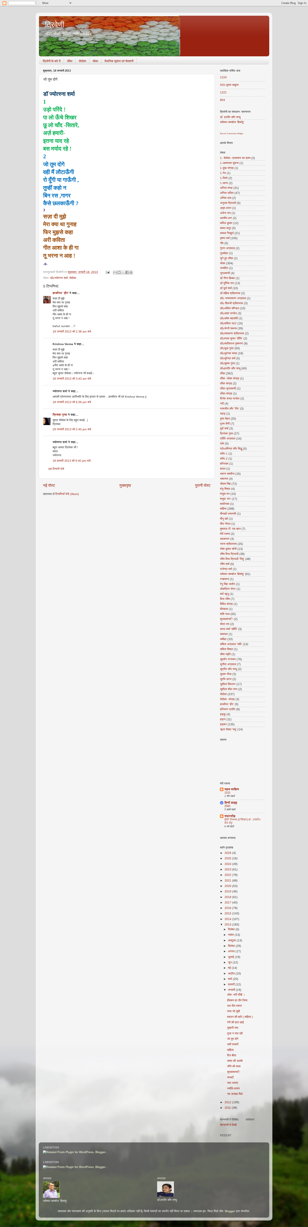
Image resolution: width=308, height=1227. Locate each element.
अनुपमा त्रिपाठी (228, 203)
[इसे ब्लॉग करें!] (119, 272)
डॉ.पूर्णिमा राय (227, 283)
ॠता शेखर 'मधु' (228, 729)
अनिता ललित (227, 193)
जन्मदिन (224, 268)
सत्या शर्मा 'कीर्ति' (228, 629)
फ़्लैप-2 (224, 458)
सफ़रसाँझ (229, 816)
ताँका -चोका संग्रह (229, 378)
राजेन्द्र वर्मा (226, 569)
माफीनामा (224, 503)
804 (222, 100)
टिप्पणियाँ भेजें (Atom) (67, 494)
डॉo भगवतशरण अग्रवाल (233, 298)
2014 (228, 919)
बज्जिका (224, 463)
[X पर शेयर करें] (123, 272)
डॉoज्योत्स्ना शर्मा (59, 278)
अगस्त (232, 951)
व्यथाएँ (230, 1077)
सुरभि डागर (226, 679)
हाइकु (223, 714)
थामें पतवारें (232, 1044)
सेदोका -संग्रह (227, 699)
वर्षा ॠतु (224, 593)
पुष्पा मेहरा (225, 418)
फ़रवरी (232, 984)
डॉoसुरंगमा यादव (228, 353)
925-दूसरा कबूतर (229, 84)
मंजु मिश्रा (225, 488)
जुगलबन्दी (225, 273)
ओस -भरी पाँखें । (236, 994)
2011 (228, 1107)
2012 (228, 1102)
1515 (227, 792)
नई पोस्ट (49, 485)
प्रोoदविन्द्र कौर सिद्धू (231, 448)
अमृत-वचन (225, 208)
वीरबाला (224, 609)
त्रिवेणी (54, 24)
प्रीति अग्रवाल (227, 438)
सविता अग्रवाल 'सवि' (231, 644)
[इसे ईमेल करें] (115, 272)
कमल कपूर (225, 228)
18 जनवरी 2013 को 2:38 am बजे (72, 331)
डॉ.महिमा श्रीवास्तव (230, 293)
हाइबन (223, 724)
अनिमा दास (225, 198)
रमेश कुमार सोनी (228, 548)
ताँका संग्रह (226, 383)
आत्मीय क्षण (226, 218)
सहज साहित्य (231, 789)
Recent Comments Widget (231, 134)
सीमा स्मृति (225, 654)
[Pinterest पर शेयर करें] (131, 272)
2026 (228, 853)
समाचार (224, 634)
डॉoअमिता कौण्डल (229, 308)
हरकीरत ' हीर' (61, 293)
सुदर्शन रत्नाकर (228, 659)
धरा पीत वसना (234, 1005)
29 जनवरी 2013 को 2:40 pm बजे (72, 429)
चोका (95, 61)
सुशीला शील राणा (228, 689)
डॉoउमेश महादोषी (229, 318)
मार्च (230, 979)
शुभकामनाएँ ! (226, 619)
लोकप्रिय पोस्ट (228, 588)
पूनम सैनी (225, 423)
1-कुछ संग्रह (227, 168)
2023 (228, 869)
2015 (228, 913)
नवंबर (231, 934)
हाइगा (223, 719)
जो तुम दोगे (232, 1038)
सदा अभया (232, 1082)
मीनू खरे (224, 518)
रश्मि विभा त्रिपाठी (229, 554)
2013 (228, 924)
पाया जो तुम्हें (233, 1011)
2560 (227, 806)
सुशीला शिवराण (228, 684)
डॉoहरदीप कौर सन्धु (230, 368)
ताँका (69, 61)
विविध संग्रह (226, 604)
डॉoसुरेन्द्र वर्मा (227, 358)
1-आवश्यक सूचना (229, 163)
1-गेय (223, 173)
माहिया (223, 508)
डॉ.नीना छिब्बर (227, 278)
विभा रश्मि (225, 599)
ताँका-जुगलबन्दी (228, 388)
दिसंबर (232, 929)
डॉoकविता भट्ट (228, 323)
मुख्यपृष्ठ (125, 485)
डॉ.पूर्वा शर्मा (226, 288)
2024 (228, 864)
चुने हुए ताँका (226, 258)
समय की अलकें (235, 1060)
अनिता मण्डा (226, 187)
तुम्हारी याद (232, 1027)
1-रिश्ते (224, 178)
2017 (228, 902)
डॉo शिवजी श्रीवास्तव (231, 303)
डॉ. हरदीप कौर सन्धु (230, 117)
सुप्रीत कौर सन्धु (228, 669)
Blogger (230, 1211)
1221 (223, 92)
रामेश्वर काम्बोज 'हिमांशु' (232, 122)
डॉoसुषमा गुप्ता (227, 363)
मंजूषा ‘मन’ (225, 498)
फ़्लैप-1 (224, 453)
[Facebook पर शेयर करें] (127, 272)
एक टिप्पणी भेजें (56, 468)
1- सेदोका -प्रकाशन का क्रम (235, 158)
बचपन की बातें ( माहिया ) (240, 1016)
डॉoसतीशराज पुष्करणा (231, 343)
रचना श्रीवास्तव (228, 543)
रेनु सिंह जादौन (227, 584)
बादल (222, 468)
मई (230, 967)
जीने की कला (234, 1066)
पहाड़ (222, 413)
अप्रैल (232, 973)
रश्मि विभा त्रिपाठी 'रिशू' (232, 559)
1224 (223, 77)
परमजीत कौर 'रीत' (229, 408)
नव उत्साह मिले (235, 1094)
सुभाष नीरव (226, 674)
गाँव (222, 243)
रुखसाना (224, 579)
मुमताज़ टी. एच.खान (230, 528)
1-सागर (224, 183)
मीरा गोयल (225, 523)
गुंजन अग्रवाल (227, 248)
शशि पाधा (225, 614)
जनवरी (232, 989)
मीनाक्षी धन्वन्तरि (228, 513)
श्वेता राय (224, 624)
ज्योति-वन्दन (233, 1088)
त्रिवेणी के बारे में (52, 61)
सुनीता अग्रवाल (228, 664)
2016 (228, 908)
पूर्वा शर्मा (224, 428)
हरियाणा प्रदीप (227, 709)
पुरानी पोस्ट (203, 485)
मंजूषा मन (225, 493)
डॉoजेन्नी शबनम (228, 328)
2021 (228, 880)
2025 (228, 858)
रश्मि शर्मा (224, 564)
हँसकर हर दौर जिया (237, 1000)
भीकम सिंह (225, 483)
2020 (228, 886)
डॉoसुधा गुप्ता (227, 348)
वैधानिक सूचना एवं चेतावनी (119, 61)
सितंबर (232, 945)
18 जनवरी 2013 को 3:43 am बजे (72, 378)
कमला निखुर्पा (227, 233)
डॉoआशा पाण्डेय (228, 313)
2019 (228, 891)
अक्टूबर (232, 940)
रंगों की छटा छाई (235, 1022)
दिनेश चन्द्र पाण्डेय (229, 398)
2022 (228, 874)
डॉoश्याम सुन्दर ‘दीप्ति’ (231, 338)
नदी (222, 403)
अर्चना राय (225, 213)
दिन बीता (231, 1055)
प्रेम (222, 443)
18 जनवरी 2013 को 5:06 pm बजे (72, 402)
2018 (228, 897)
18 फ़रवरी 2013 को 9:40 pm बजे (72, 460)
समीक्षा (223, 639)
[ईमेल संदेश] (107, 272)
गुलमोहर (224, 253)
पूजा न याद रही (235, 1033)
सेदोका (82, 61)
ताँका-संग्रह (226, 393)
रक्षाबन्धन (224, 538)
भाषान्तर (224, 478)
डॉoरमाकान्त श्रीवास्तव (232, 333)
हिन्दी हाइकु (230, 802)
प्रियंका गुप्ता (60, 414)
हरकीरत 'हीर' (227, 704)
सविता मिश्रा (226, 649)
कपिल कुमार (226, 223)
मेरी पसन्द (225, 533)
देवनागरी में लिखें (228, 1124)
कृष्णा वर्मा (225, 238)
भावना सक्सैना (227, 473)
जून (230, 962)
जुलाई (231, 957)
